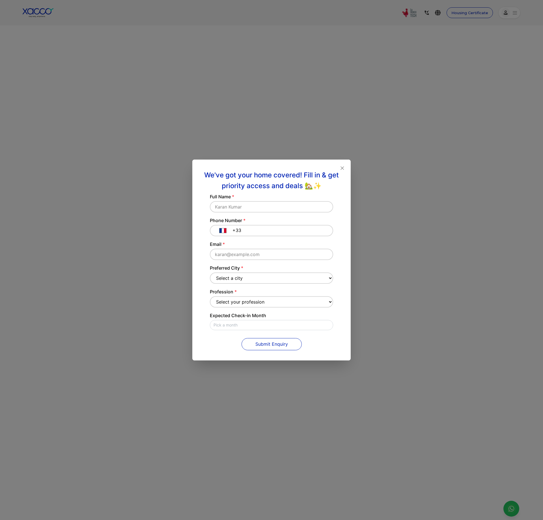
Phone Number (227, 220)
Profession (223, 292)
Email (217, 244)
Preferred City (226, 268)
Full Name (222, 196)
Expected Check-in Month (238, 315)
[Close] (342, 168)
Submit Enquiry (271, 344)
